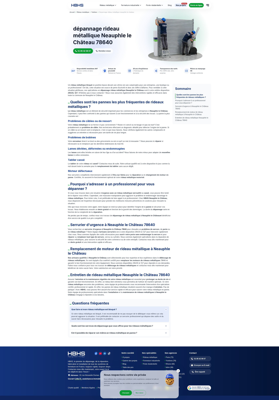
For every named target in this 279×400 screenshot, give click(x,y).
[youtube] (100, 353)
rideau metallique (83, 12)
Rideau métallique (107, 5)
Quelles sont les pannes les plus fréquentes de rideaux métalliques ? (191, 96)
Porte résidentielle (153, 5)
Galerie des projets (130, 361)
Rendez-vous (105, 51)
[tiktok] (109, 353)
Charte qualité (73, 388)
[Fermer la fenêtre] (178, 371)
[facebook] (96, 353)
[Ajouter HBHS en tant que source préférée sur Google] (199, 387)
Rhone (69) (170, 364)
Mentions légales (88, 388)
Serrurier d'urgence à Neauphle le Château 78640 (191, 107)
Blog (124, 364)
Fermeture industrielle (130, 5)
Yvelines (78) (171, 361)
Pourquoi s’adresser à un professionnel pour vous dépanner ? (190, 102)
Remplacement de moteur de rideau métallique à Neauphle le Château (189, 113)
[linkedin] (104, 353)
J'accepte (125, 393)
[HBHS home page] (77, 5)
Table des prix (128, 367)
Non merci (139, 393)
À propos (126, 357)
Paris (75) (169, 357)
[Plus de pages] (207, 5)
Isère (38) (169, 367)
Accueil (72, 12)
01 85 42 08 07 (84, 51)
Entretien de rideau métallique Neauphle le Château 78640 (191, 119)
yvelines (94, 12)
